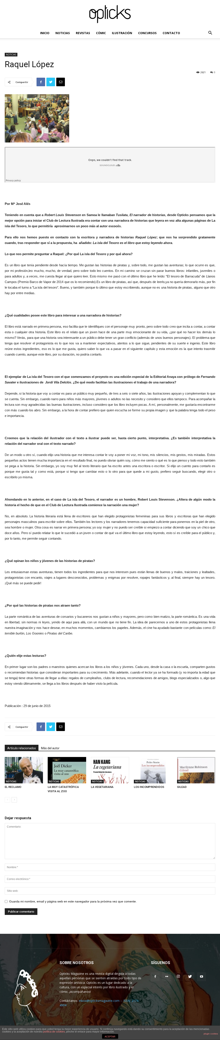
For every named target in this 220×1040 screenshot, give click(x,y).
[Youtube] (201, 976)
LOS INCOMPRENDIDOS (149, 787)
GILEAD (182, 787)
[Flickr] (166, 976)
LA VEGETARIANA (102, 787)
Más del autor (50, 748)
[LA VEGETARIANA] (110, 770)
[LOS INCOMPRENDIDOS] (153, 770)
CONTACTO (171, 33)
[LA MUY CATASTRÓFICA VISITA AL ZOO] (67, 770)
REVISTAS (83, 33)
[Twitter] (190, 976)
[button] (210, 33)
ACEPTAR (110, 1036)
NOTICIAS (62, 33)
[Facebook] (155, 976)
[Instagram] (178, 976)
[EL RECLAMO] (24, 770)
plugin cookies (211, 1033)
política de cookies (54, 1031)
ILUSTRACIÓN (122, 33)
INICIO (44, 33)
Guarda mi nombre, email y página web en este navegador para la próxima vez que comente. (73, 901)
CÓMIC (101, 33)
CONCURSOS (147, 33)
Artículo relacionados (21, 748)
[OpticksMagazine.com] (110, 14)
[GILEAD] (196, 770)
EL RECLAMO (13, 787)
